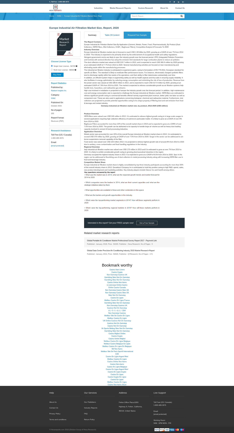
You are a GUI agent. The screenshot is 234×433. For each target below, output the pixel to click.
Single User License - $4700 (64, 66)
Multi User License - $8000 (63, 70)
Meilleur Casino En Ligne (117, 318)
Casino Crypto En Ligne (117, 377)
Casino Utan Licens (117, 270)
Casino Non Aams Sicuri (117, 385)
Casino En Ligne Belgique (117, 367)
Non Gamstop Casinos (117, 313)
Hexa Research (134, 244)
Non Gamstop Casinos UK (117, 275)
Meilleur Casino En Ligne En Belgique (117, 346)
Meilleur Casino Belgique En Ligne (117, 344)
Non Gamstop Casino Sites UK (117, 290)
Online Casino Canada (117, 287)
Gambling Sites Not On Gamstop (117, 277)
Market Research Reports (120, 8)
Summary (92, 35)
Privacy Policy (54, 414)
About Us (164, 8)
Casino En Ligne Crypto (117, 372)
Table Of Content (112, 35)
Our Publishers (90, 402)
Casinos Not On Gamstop (117, 308)
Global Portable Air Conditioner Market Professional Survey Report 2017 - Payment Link (122, 241)
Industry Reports (90, 408)
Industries (98, 8)
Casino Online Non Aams (117, 282)
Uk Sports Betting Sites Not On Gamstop (117, 328)
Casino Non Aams (117, 364)
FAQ (86, 414)
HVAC (53, 98)
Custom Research (145, 8)
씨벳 (117, 354)
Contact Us (180, 8)
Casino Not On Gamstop (117, 326)
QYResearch (133, 254)
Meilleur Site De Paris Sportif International (117, 351)
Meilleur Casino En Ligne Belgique (117, 341)
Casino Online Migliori (117, 339)
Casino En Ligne (117, 298)
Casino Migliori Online (117, 333)
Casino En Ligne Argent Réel (117, 356)
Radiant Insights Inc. (59, 91)
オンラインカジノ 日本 (117, 310)
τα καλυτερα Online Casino (117, 285)
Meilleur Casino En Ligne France (117, 300)
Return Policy (89, 419)
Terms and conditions (57, 419)
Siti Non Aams (117, 349)
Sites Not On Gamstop (117, 295)
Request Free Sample (137, 35)
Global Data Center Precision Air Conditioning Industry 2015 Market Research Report (121, 250)
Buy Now (57, 75)
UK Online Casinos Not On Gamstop (117, 321)
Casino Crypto (117, 272)
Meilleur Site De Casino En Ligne (117, 316)
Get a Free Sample (147, 223)
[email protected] (57, 146)
